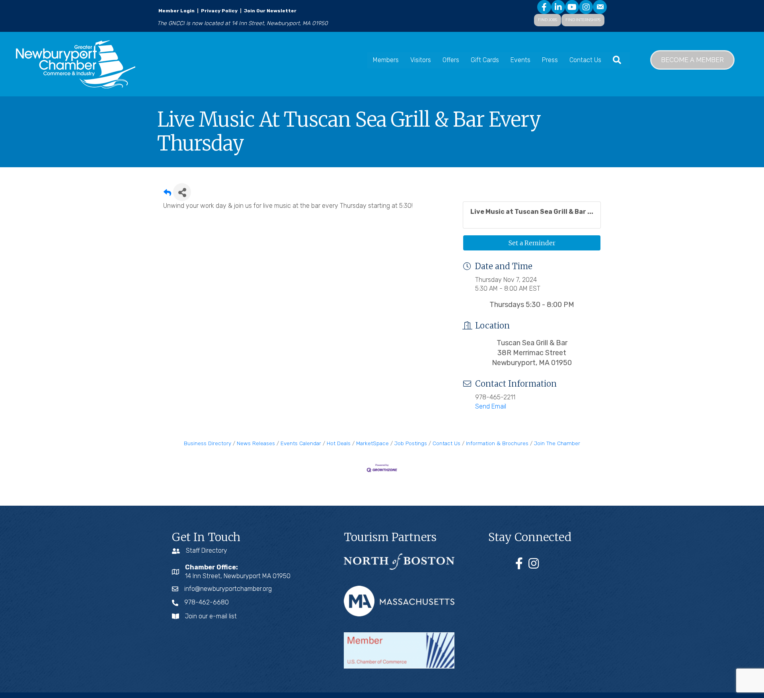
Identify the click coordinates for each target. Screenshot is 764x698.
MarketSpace (372, 443)
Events (520, 60)
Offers (450, 60)
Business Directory (207, 443)
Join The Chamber (557, 443)
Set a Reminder (532, 243)
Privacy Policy (219, 11)
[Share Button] (182, 192)
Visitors (420, 60)
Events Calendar (301, 443)
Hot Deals (339, 443)
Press (550, 60)
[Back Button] (167, 194)
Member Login (176, 11)
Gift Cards (485, 60)
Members (386, 60)
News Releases (256, 443)
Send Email (490, 406)
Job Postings (410, 443)
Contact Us (585, 60)
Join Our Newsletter (269, 11)
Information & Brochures (497, 443)
